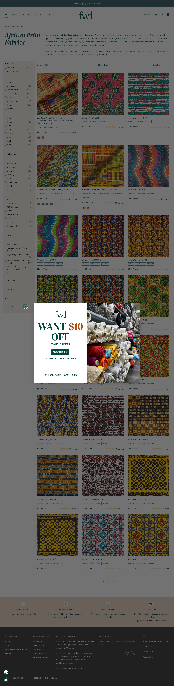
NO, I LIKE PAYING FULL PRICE (60, 358)
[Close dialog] (25, 306)
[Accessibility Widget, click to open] (6, 672)
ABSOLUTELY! (60, 352)
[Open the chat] (6, 680)
